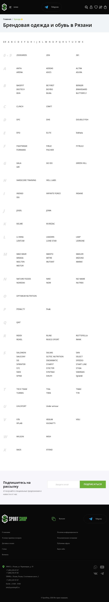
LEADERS (50, 237)
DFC (18, 119)
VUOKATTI (50, 423)
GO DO (49, 163)
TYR (77, 393)
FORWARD (21, 150)
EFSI (18, 132)
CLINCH (19, 106)
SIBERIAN (80, 372)
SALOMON (21, 352)
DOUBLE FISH (82, 119)
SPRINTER (20, 364)
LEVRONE (80, 240)
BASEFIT (20, 85)
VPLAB (19, 423)
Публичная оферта (63, 543)
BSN (18, 93)
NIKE (48, 279)
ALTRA (79, 68)
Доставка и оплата (8, 543)
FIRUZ (49, 146)
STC (18, 368)
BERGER (79, 85)
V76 (18, 419)
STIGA (78, 368)
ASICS (48, 72)
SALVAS (49, 352)
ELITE (48, 132)
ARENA (19, 72)
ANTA (19, 68)
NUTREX (79, 282)
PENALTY (20, 309)
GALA (18, 163)
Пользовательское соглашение (67, 538)
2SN (48, 55)
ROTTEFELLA (82, 335)
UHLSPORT (21, 406)
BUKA (48, 93)
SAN (78, 352)
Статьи (4, 549)
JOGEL (19, 210)
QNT (18, 322)
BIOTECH (20, 89)
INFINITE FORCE (53, 193)
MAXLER (79, 254)
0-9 (4, 42)
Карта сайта (61, 549)
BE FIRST (50, 85)
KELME (19, 223)
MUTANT (50, 261)
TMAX (78, 389)
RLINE (49, 335)
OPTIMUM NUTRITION (26, 296)
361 (77, 55)
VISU (78, 419)
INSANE (79, 193)
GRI (18, 167)
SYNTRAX (50, 372)
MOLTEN (20, 261)
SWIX (18, 372)
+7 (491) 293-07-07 (12, 570)
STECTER (50, 368)
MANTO (49, 254)
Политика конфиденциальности (67, 532)
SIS (17, 360)
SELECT (79, 356)
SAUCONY (20, 356)
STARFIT (50, 364)
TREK (48, 393)
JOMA (48, 210)
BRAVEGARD (81, 89)
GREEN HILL (81, 163)
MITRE (49, 258)
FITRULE (79, 146)
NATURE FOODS (23, 279)
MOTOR (20, 265)
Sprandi (79, 376)
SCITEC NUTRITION (54, 356)
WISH (48, 436)
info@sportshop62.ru (13, 587)
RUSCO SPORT (52, 339)
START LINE (81, 364)
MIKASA (19, 258)
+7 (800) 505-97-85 (12, 573)
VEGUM (49, 419)
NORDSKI (20, 282)
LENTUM (20, 240)
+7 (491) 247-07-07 (12, 580)
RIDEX (19, 335)
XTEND (49, 449)
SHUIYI (49, 376)
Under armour (52, 406)
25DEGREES (21, 55)
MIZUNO (80, 258)
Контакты (5, 555)
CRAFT (49, 106)
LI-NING (20, 237)
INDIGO (19, 193)
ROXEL (19, 339)
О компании (6, 532)
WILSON (20, 436)
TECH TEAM (21, 389)
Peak (48, 309)
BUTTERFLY (81, 93)
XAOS (18, 449)
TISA (48, 389)
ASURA (79, 72)
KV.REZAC (50, 223)
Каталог (62, 519)
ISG (17, 197)
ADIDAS (49, 68)
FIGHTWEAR (21, 146)
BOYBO (49, 89)
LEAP (78, 237)
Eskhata (79, 132)
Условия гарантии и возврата (11, 538)
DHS (48, 119)
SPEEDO (79, 360)
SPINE (19, 376)
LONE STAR (51, 240)
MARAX (79, 261)
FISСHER (50, 150)
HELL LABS (51, 180)
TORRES (20, 393)
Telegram (55, 7)
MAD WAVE (21, 254)
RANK (78, 339)
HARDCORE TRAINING (26, 180)
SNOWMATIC (52, 360)
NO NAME (80, 279)
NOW (48, 282)
